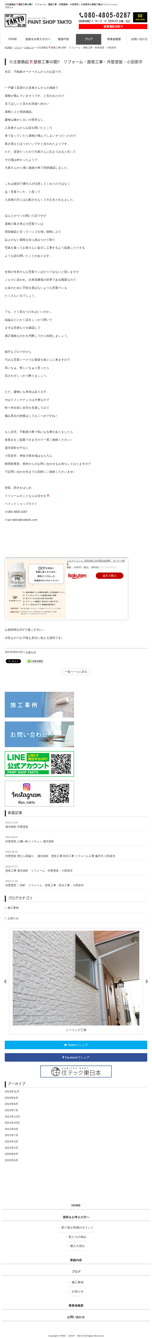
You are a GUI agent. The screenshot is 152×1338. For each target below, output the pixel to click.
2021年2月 (11, 1147)
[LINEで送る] (35, 661)
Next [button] (147, 982)
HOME (8, 47)
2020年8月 (11, 1153)
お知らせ (29, 47)
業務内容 (76, 1260)
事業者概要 (76, 1305)
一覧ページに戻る (76, 671)
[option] (76, 981)
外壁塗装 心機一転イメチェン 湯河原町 (29, 839)
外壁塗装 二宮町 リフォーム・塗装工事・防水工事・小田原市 (44, 883)
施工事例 (13, 907)
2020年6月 (11, 1160)
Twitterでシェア (77, 1045)
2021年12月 (12, 1116)
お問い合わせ (76, 1317)
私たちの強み (77, 1236)
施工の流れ (77, 1246)
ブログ (18, 47)
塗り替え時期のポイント (77, 1227)
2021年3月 (11, 1141)
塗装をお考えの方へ (76, 1217)
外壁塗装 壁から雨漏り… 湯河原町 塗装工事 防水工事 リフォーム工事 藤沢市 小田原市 (60, 854)
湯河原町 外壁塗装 (16, 824)
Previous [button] (5, 982)
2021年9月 (11, 1129)
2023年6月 (11, 1097)
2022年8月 (11, 1103)
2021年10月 (12, 1122)
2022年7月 (11, 1110)
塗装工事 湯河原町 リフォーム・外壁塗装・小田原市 (39, 868)
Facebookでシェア (77, 1057)
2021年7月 (11, 1135)
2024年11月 (12, 1091)
